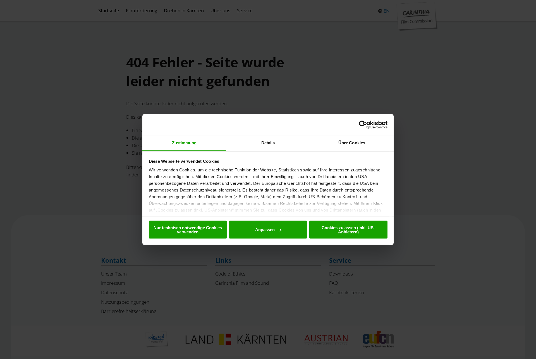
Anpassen (265, 229)
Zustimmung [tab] (184, 142)
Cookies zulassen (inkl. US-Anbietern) (348, 229)
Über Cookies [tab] (351, 142)
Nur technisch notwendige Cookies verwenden (188, 229)
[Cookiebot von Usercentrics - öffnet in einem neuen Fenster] (363, 124)
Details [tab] (268, 142)
